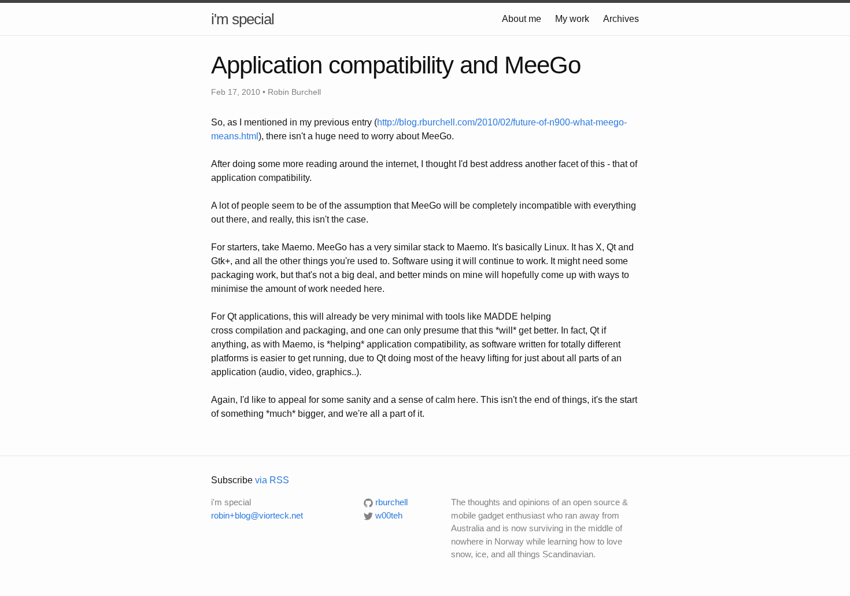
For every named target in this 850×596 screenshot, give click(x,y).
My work (572, 19)
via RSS (272, 480)
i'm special (242, 19)
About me (521, 19)
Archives (621, 19)
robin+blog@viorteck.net (257, 515)
